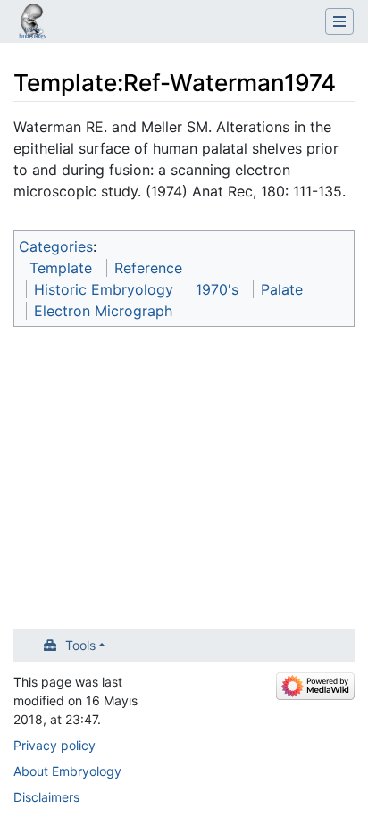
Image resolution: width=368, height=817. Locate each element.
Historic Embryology (103, 289)
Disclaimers (46, 796)
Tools (80, 645)
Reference (148, 268)
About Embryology (67, 771)
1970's (217, 289)
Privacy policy (54, 745)
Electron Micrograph (103, 311)
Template (60, 268)
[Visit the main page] (32, 23)
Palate (282, 289)
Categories (56, 246)
